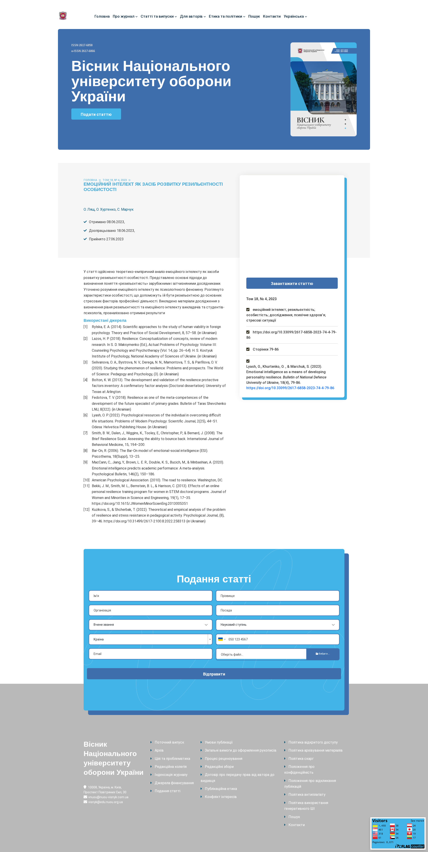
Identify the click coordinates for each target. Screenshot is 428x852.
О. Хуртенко (106, 209)
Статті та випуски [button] (157, 16)
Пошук (254, 16)
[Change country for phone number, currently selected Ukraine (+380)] (221, 639)
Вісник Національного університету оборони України (114, 758)
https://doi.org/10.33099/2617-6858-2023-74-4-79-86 (290, 388)
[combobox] (150, 639)
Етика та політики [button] (225, 16)
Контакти (272, 16)
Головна (102, 16)
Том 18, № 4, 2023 (115, 180)
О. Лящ (89, 209)
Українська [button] (294, 16)
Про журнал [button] (123, 16)
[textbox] (148, 639)
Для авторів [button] (191, 16)
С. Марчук (125, 209)
